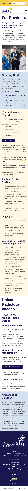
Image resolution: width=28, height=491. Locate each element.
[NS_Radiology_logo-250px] (7, 10)
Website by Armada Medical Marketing (14, 488)
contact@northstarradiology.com (14, 469)
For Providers (14, 481)
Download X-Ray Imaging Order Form (15, 105)
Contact (14, 483)
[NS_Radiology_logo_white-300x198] (14, 441)
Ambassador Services (8, 27)
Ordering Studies (7, 23)
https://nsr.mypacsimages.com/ (13, 145)
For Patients (14, 478)
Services (14, 476)
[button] (26, 10)
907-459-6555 (15, 84)
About (14, 474)
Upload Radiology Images (15, 25)
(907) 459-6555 (12, 388)
